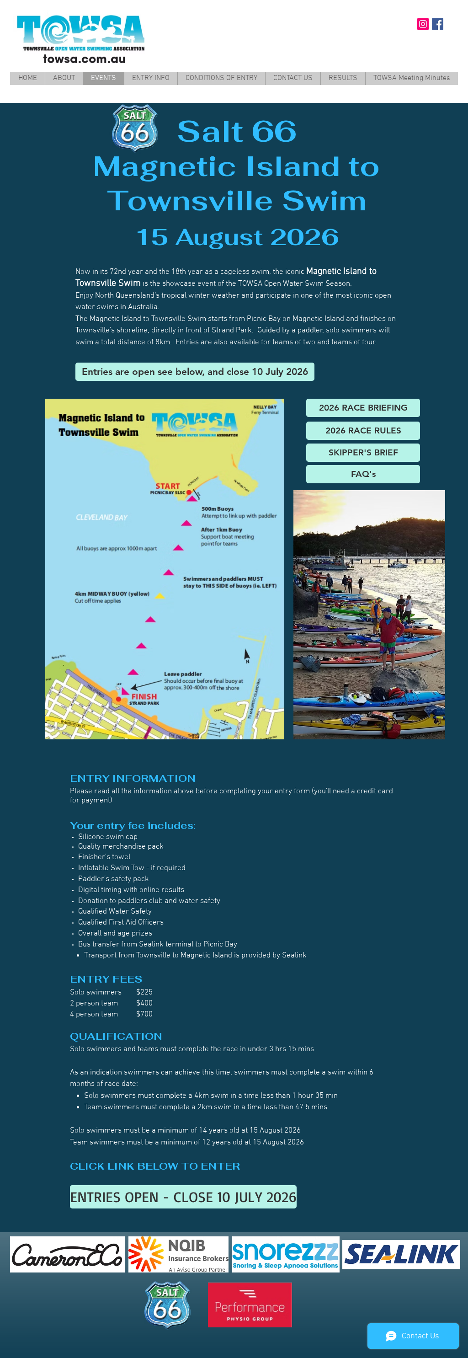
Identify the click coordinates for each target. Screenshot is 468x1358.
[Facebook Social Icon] (437, 24)
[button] (194, 372)
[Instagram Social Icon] (423, 24)
